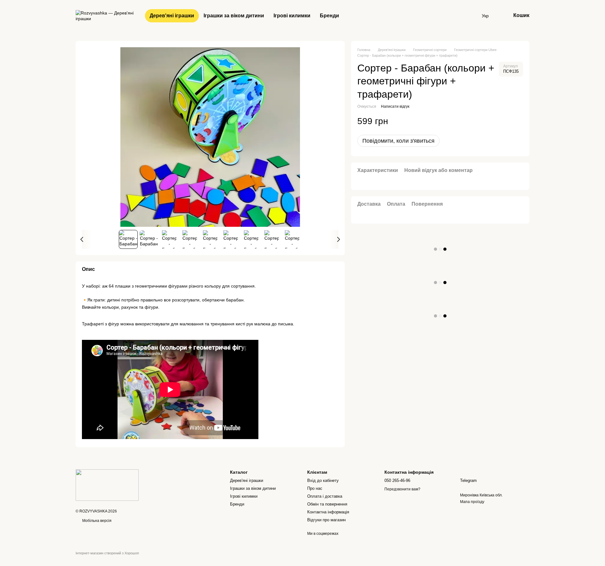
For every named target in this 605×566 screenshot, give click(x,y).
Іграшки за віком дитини (234, 15)
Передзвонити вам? (402, 489)
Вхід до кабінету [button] (323, 480)
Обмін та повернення (327, 504)
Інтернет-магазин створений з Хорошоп (107, 553)
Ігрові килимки (292, 15)
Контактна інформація (328, 512)
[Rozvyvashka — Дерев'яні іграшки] (107, 485)
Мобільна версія (96, 520)
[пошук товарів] (470, 16)
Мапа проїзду (472, 502)
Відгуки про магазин (326, 519)
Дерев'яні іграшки (172, 15)
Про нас (314, 488)
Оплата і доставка (324, 496)
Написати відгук (395, 106)
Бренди (329, 15)
